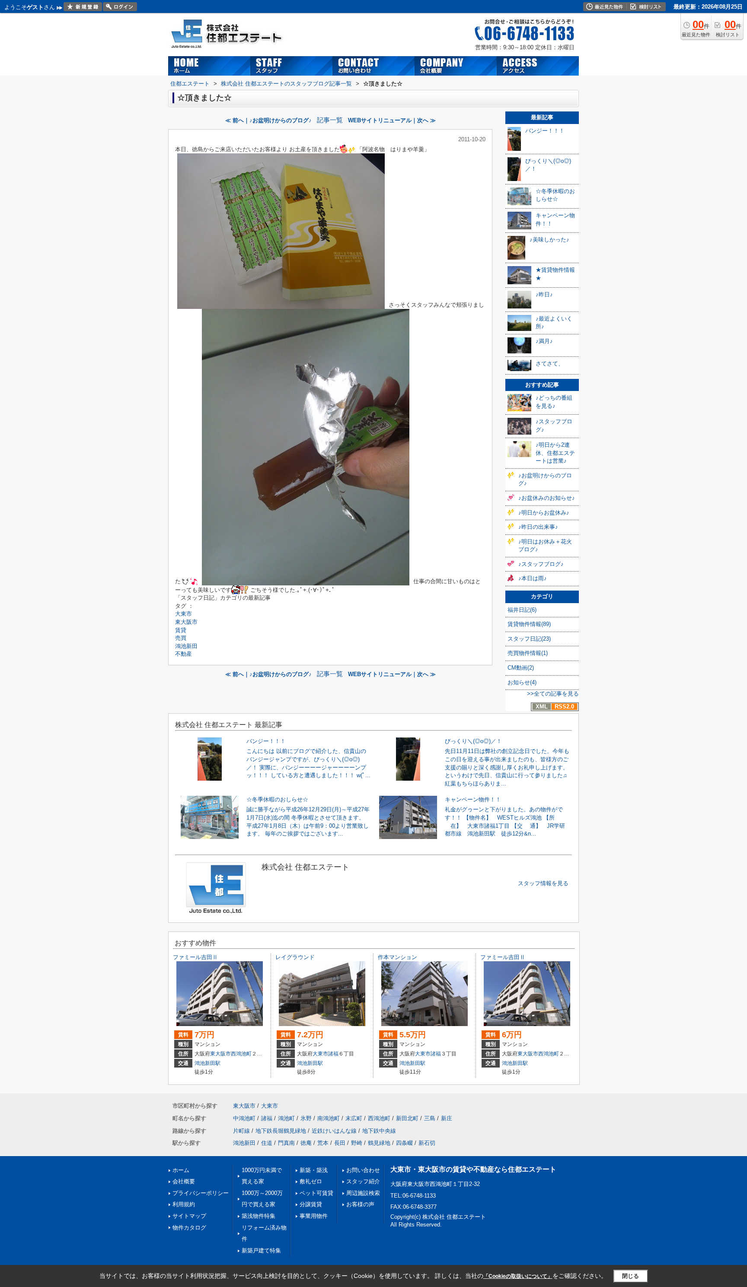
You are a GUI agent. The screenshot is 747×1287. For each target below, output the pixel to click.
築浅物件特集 (258, 1216)
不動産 (183, 654)
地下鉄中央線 (379, 1131)
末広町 (353, 1118)
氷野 (306, 1118)
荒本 (323, 1143)
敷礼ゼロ (311, 1181)
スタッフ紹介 (363, 1181)
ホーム (180, 1170)
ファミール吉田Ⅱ (195, 957)
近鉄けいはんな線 (334, 1131)
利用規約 (183, 1204)
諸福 (333, 1054)
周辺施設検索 (363, 1193)
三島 (429, 1118)
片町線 (241, 1131)
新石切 (426, 1143)
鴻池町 (286, 1118)
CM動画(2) (521, 667)
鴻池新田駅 (207, 1063)
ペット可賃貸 (316, 1193)
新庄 (446, 1118)
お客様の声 (360, 1204)
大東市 (183, 613)
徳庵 (306, 1143)
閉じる (630, 1276)
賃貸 (180, 630)
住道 (266, 1143)
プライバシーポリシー (200, 1193)
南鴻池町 (328, 1118)
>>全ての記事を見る (553, 693)
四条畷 (404, 1143)
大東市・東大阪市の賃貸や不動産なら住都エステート (473, 1169)
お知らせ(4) (522, 682)
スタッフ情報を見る (543, 883)
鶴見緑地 (379, 1143)
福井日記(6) (522, 610)
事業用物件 (314, 1216)
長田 (339, 1143)
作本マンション (397, 957)
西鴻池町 (241, 1054)
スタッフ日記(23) (529, 639)
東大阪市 (186, 622)
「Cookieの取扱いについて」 (517, 1276)
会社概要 (183, 1181)
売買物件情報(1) (528, 653)
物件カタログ (189, 1227)
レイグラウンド (295, 957)
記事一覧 (330, 120)
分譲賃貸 (311, 1204)
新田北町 (407, 1118)
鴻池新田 (186, 646)
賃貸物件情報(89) (529, 624)
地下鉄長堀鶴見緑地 (280, 1131)
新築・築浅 (314, 1170)
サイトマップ (189, 1216)
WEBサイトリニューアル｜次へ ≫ (392, 120)
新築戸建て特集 (261, 1250)
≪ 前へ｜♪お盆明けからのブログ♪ (268, 120)
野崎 (356, 1143)
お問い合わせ (363, 1170)
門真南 (286, 1143)
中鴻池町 (244, 1118)
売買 (180, 638)
